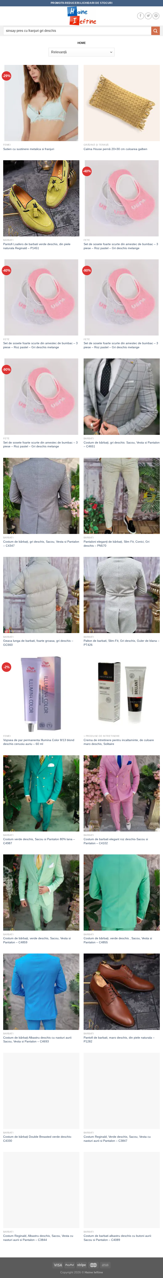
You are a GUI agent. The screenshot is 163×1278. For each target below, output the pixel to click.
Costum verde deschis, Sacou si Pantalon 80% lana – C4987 (39, 841)
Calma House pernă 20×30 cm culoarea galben (115, 149)
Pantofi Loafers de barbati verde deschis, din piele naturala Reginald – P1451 (36, 246)
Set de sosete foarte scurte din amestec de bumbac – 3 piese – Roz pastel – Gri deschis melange (121, 246)
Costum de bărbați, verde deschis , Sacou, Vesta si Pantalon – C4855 (118, 940)
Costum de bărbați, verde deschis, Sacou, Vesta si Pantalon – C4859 (37, 940)
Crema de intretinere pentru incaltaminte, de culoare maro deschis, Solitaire (119, 742)
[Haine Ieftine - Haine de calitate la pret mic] (81, 15)
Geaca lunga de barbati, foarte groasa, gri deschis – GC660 (38, 642)
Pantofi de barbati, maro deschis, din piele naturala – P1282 (119, 1039)
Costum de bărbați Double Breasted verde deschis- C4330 (37, 1138)
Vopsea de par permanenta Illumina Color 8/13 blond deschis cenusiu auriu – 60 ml (38, 742)
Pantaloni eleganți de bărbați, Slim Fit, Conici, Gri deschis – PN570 (116, 543)
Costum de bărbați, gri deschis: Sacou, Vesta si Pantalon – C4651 (122, 444)
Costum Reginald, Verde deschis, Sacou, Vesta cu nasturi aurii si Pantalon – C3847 (117, 1138)
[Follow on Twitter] (148, 16)
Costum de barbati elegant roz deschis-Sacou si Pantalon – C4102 (116, 841)
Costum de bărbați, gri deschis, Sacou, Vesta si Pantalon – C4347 (41, 543)
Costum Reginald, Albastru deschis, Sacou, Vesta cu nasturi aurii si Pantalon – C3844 (38, 1237)
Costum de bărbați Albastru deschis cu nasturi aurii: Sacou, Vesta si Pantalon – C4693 (37, 1039)
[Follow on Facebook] (140, 16)
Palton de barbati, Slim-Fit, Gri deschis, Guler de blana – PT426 (121, 642)
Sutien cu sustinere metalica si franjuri (28, 149)
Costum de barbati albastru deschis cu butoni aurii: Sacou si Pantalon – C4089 (118, 1237)
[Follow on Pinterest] (155, 16)
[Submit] (155, 31)
